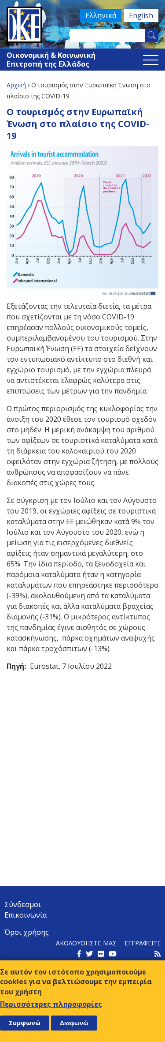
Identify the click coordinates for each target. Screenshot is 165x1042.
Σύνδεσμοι (22, 904)
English (141, 15)
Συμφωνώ (24, 1023)
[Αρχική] (82, 24)
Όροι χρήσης (26, 932)
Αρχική (16, 85)
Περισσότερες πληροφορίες (51, 1004)
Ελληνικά (100, 15)
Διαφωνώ (74, 1023)
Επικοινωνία (25, 915)
